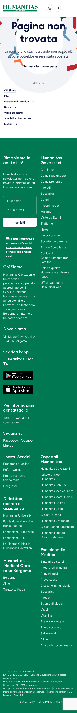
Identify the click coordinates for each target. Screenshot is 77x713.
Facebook (11, 440)
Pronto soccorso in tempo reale (15, 478)
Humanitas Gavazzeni (55, 468)
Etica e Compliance (53, 247)
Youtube (26, 440)
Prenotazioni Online (16, 463)
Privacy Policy (26, 702)
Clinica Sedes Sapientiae (57, 526)
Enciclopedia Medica (16, 101)
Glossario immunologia (55, 585)
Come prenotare (51, 181)
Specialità (47, 193)
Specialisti (47, 591)
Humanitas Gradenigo (55, 520)
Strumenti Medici (52, 603)
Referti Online (12, 469)
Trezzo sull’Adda (14, 589)
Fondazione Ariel (14, 537)
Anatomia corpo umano (56, 645)
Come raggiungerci (53, 175)
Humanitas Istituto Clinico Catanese (53, 535)
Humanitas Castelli (53, 503)
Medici (8, 123)
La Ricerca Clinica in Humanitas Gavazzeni (17, 546)
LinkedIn (9, 445)
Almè (6, 583)
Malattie (46, 211)
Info (6, 96)
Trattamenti (48, 223)
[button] (69, 8)
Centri (45, 199)
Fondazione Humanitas (18, 531)
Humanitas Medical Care (57, 491)
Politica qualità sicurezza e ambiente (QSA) (55, 272)
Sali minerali (48, 633)
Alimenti (46, 639)
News (7, 107)
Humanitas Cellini (52, 509)
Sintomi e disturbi (52, 561)
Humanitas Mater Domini (57, 497)
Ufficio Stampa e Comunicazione (52, 285)
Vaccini (45, 609)
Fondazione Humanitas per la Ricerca (18, 523)
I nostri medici (50, 205)
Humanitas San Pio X (54, 485)
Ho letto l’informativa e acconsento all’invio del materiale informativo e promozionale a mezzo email (20, 247)
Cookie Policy (44, 702)
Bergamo (9, 577)
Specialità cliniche (15, 118)
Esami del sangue (52, 621)
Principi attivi (49, 573)
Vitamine (46, 615)
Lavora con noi (50, 235)
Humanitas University (17, 515)
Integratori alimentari (54, 567)
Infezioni (46, 597)
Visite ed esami (13, 112)
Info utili (46, 187)
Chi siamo (47, 169)
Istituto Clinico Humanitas (50, 477)
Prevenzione (49, 579)
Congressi (10, 486)
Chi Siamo (10, 90)
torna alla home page (41, 66)
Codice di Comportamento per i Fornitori (55, 258)
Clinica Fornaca (51, 515)
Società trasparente (54, 241)
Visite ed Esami (51, 217)
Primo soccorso (51, 627)
